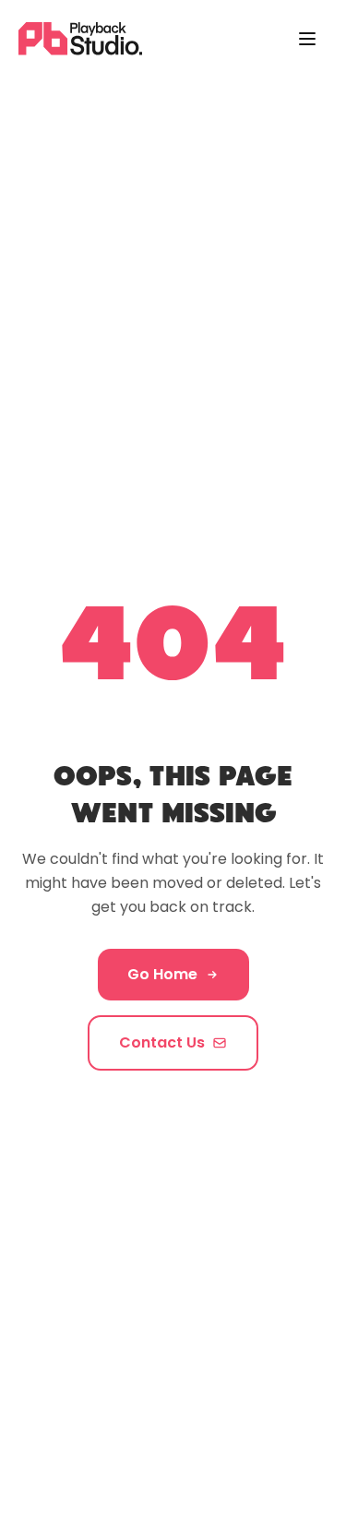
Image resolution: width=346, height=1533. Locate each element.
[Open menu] (307, 38)
